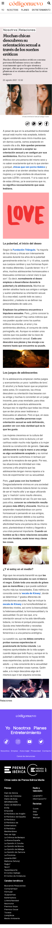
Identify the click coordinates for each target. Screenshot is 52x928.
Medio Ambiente (12, 919)
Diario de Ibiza (10, 799)
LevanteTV (37, 796)
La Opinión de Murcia (14, 846)
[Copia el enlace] (27, 123)
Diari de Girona (11, 793)
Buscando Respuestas (15, 886)
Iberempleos (10, 898)
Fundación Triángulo (24, 249)
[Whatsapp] (33, 123)
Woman (36, 818)
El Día (6, 808)
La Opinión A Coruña (13, 843)
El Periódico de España (15, 817)
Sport (7, 867)
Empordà (8, 811)
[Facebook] (46, 123)
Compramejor (11, 889)
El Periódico (9, 820)
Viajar (35, 815)
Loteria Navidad (11, 901)
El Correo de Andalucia (14, 876)
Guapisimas (10, 895)
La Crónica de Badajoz (14, 838)
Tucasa (7, 913)
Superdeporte (10, 870)
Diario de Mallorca (12, 805)
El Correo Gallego (12, 873)
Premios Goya (11, 907)
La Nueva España (12, 840)
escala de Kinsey (31, 593)
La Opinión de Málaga (14, 849)
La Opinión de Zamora (14, 852)
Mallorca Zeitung (11, 861)
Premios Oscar (11, 910)
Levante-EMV (10, 858)
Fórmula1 (8, 892)
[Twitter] (40, 123)
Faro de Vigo (10, 835)
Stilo (35, 812)
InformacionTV (39, 799)
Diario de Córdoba (12, 796)
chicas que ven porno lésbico (29, 167)
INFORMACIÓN (11, 802)
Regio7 (7, 864)
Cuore (35, 809)
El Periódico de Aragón (14, 814)
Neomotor (9, 904)
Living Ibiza (9, 915)
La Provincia (9, 855)
